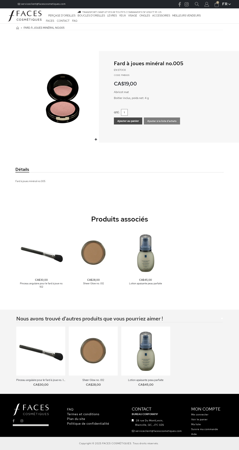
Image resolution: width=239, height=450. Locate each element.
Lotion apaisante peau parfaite (145, 283)
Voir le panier (199, 419)
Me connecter (200, 414)
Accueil (17, 28)
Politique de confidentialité (88, 424)
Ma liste (196, 424)
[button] (96, 140)
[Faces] (24, 15)
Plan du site (76, 419)
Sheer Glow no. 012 (93, 283)
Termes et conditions (83, 414)
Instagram (186, 4)
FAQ (70, 409)
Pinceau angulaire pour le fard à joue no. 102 (41, 285)
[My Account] (206, 4)
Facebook (179, 4)
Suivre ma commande (204, 429)
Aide (194, 434)
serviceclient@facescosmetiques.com (43, 3)
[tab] (46, 169)
